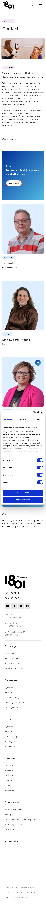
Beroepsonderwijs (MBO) (15, 668)
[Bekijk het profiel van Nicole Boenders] (23, 382)
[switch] (40, 467)
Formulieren (10, 776)
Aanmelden (10, 746)
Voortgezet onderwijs (14, 663)
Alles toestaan (23, 493)
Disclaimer (9, 892)
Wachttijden (10, 741)
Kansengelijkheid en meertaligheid (20, 820)
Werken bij (9, 771)
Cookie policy (31, 892)
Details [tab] (23, 419)
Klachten (8, 781)
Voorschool (9, 654)
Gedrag (8, 815)
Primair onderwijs (12, 658)
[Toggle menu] (40, 5)
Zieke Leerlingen (12, 737)
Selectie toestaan (23, 500)
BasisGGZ (9, 693)
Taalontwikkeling (12, 698)
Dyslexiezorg (10, 688)
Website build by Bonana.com (16, 897)
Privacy (19, 892)
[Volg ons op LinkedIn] (14, 606)
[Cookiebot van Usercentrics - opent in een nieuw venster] (33, 412)
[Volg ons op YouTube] (7, 606)
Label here (14, 183)
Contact (8, 785)
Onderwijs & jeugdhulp (15, 702)
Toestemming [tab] (8, 419)
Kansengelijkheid (12, 707)
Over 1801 (9, 766)
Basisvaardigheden (13, 810)
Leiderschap (10, 829)
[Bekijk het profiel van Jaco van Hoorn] (23, 229)
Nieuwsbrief (10, 790)
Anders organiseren (13, 825)
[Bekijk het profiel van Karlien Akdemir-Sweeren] (23, 305)
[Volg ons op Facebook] (21, 606)
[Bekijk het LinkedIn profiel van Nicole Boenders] (38, 363)
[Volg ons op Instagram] (27, 606)
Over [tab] (38, 419)
